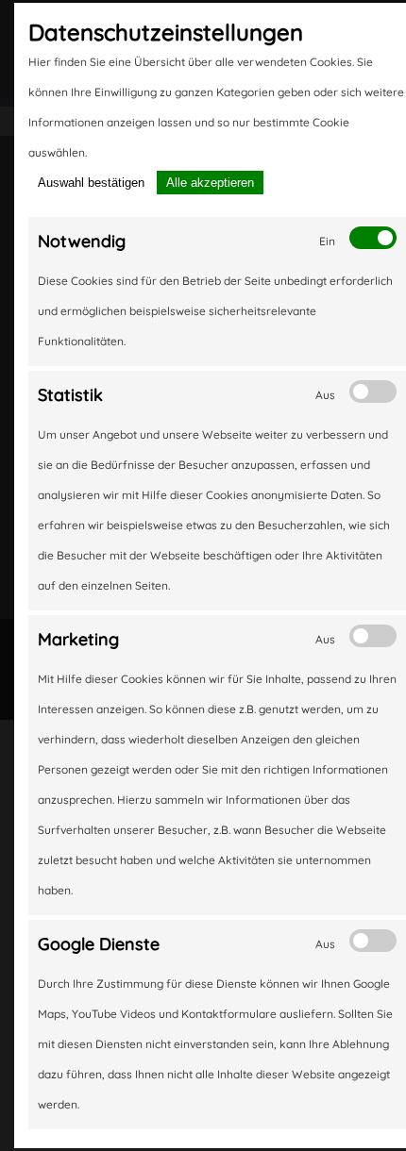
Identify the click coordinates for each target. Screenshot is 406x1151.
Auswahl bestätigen (91, 182)
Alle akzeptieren (210, 182)
